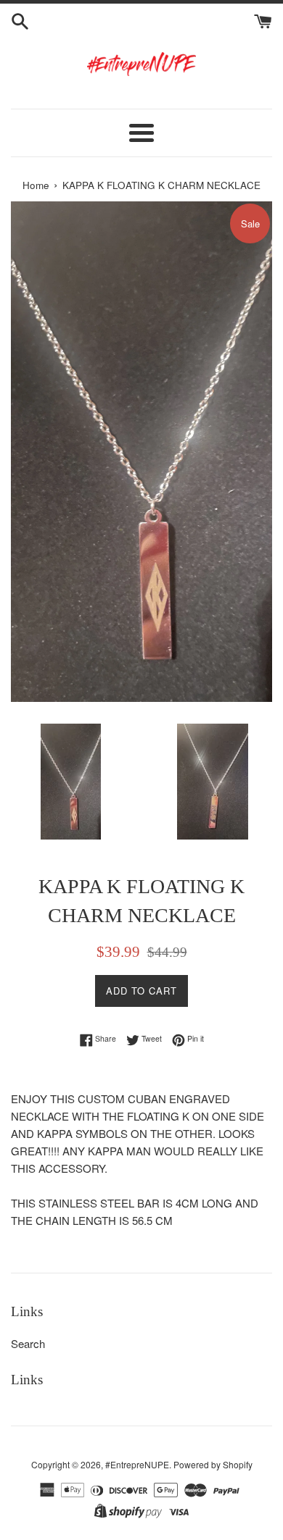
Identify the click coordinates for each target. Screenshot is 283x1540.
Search (28, 1343)
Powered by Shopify (213, 1464)
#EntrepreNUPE (137, 1464)
